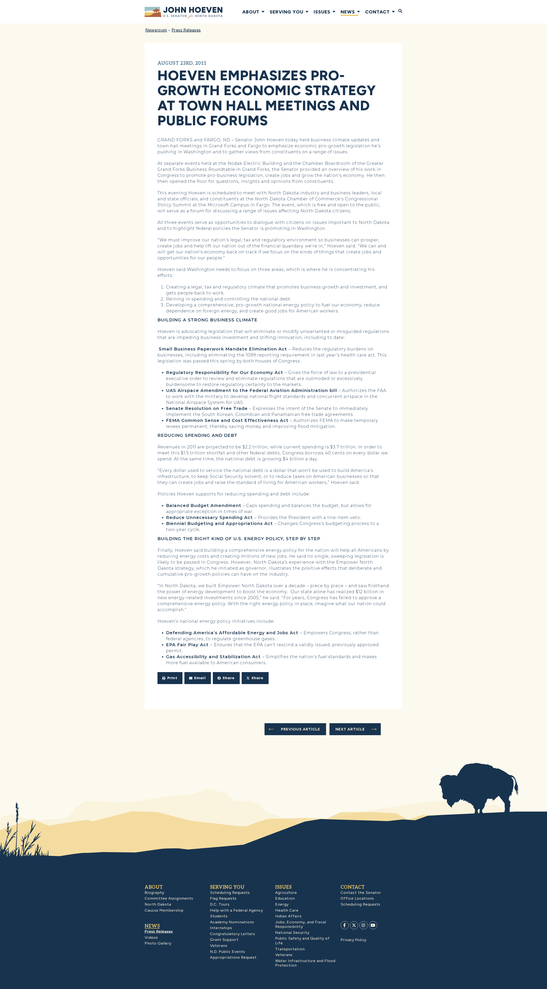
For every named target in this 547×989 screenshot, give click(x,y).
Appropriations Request (233, 957)
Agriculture (286, 892)
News (348, 12)
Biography (154, 892)
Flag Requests (223, 898)
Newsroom (156, 30)
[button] (169, 678)
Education (285, 898)
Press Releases (186, 30)
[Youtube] (373, 925)
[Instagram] (363, 925)
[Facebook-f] (345, 925)
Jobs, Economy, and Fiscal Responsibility (300, 924)
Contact (377, 12)
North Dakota (158, 904)
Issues (322, 12)
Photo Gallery (158, 943)
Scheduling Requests (230, 892)
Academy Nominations (232, 922)
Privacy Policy (353, 939)
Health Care (286, 910)
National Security (292, 932)
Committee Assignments (169, 898)
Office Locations (357, 898)
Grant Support (224, 939)
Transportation (290, 949)
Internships (221, 927)
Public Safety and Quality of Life (302, 940)
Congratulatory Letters (232, 933)
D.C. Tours (219, 904)
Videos (151, 937)
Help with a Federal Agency (236, 910)
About (250, 12)
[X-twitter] (354, 925)
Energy (282, 904)
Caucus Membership (164, 910)
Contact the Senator (361, 892)
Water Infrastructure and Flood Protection (305, 963)
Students (219, 916)
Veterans (218, 945)
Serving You (286, 12)
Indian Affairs (288, 916)
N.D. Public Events (227, 951)
